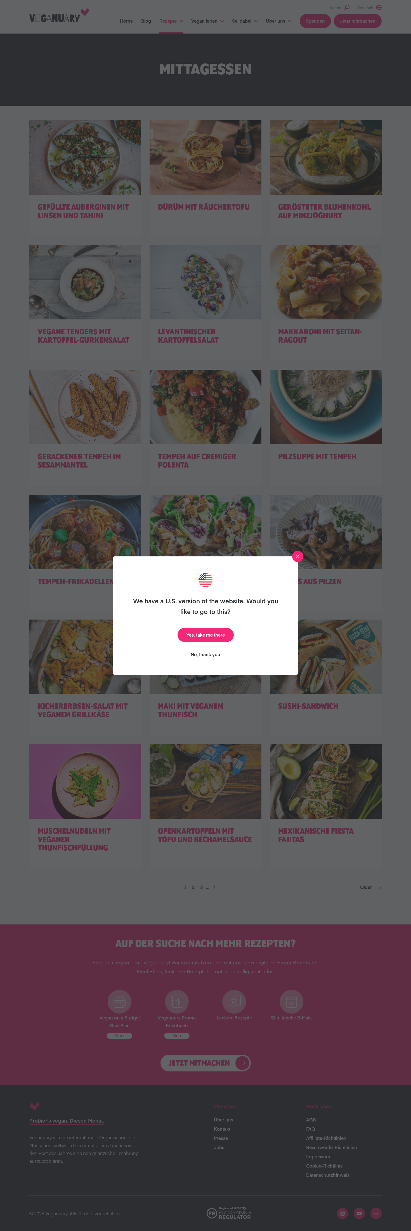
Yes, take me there (205, 635)
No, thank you (205, 654)
